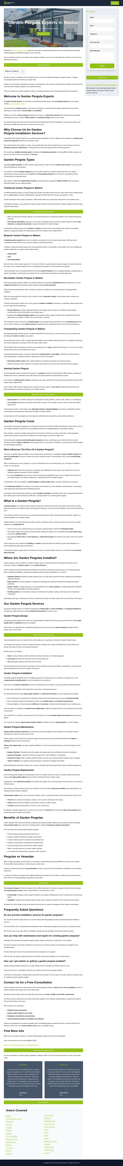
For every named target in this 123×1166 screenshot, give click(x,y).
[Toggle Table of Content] (21, 71)
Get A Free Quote (43, 1102)
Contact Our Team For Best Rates (43, 211)
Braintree (9, 1133)
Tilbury (46, 1130)
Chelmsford (29, 1045)
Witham (6, 1045)
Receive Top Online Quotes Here (43, 635)
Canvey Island (48, 1115)
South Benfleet (10, 1142)
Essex (46, 1135)
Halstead (9, 1154)
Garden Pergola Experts (19, 50)
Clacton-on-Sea (49, 1124)
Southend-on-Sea (11, 1139)
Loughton (47, 1144)
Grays (46, 1133)
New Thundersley (11, 1136)
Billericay (9, 1145)
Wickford (9, 1130)
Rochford (9, 1125)
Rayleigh (9, 1127)
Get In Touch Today (43, 65)
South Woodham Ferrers (17, 1045)
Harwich (47, 1153)
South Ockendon (49, 1127)
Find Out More (43, 883)
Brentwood (47, 1118)
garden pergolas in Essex (17, 104)
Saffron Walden (49, 1147)
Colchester (9, 1148)
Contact (114, 3)
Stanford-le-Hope (49, 1121)
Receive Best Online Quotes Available (43, 394)
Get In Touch (102, 77)
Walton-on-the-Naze (50, 1141)
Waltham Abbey (49, 1150)
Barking (36, 1045)
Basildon (9, 1151)
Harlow (46, 1138)
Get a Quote (42, 33)
